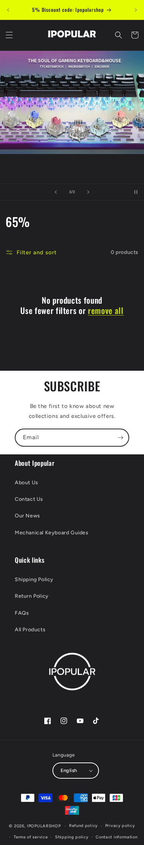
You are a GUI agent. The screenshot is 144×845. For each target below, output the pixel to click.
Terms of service (31, 837)
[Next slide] (88, 192)
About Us (26, 482)
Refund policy (83, 825)
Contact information (116, 837)
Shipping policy (72, 837)
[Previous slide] (56, 192)
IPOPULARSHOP (44, 826)
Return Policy (32, 596)
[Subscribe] (120, 438)
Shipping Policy (34, 579)
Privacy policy (120, 825)
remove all (106, 310)
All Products (30, 629)
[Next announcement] (136, 10)
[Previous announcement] (8, 10)
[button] (9, 35)
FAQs (22, 613)
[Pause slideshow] (136, 192)
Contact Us (29, 499)
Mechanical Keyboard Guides (52, 533)
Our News (27, 516)
